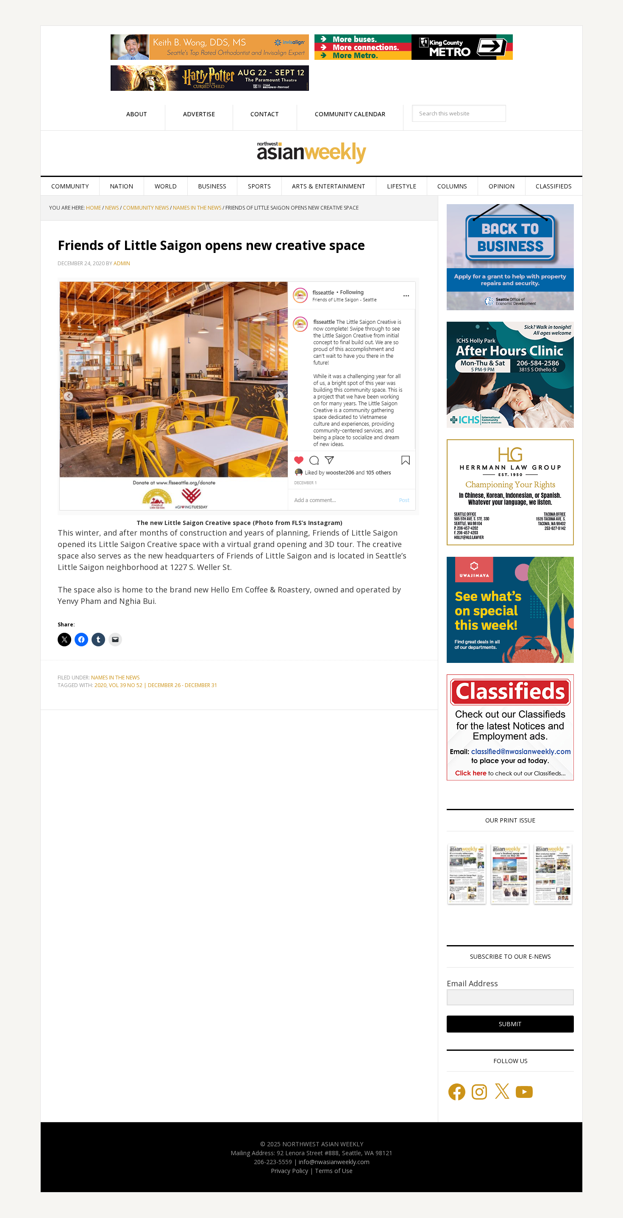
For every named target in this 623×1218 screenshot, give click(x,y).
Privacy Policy (289, 1171)
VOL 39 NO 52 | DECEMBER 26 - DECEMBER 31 (163, 685)
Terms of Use (334, 1171)
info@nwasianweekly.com (334, 1162)
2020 (100, 685)
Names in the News (115, 677)
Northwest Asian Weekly (311, 153)
